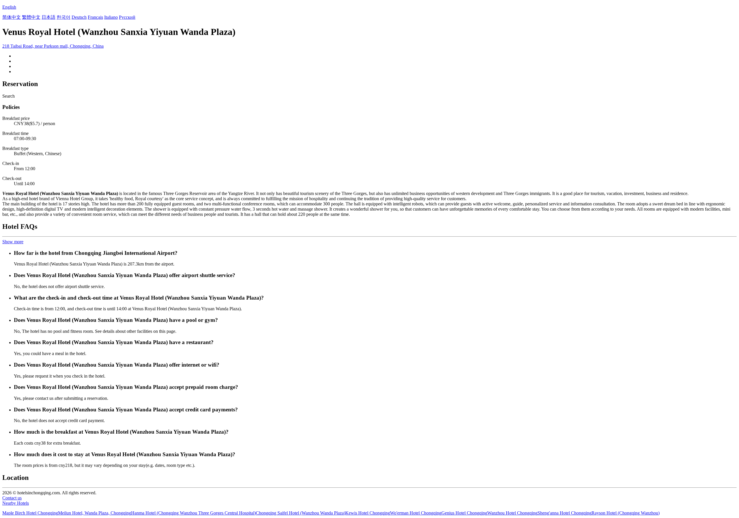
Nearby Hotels (15, 503)
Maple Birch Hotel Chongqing (30, 512)
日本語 (48, 17)
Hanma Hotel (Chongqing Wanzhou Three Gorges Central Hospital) (193, 512)
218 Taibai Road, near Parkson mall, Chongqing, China (53, 46)
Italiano (111, 17)
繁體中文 (31, 17)
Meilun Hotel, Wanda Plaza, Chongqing (94, 512)
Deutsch (79, 17)
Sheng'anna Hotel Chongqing (564, 512)
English (9, 7)
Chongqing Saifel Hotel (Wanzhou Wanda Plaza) (300, 512)
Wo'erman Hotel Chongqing (415, 512)
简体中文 (11, 17)
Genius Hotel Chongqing (464, 512)
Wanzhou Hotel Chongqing (512, 512)
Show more (12, 241)
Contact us (12, 497)
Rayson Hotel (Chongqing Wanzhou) (625, 512)
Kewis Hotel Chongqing (367, 512)
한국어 (63, 17)
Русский (127, 17)
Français (95, 17)
